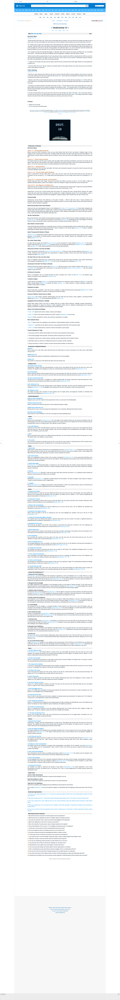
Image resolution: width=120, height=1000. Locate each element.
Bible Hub (54, 110)
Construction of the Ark (34, 499)
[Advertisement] (60, 886)
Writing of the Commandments (36, 505)
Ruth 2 (85, 281)
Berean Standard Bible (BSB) (35, 110)
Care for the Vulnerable (34, 757)
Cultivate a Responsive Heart (35, 403)
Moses (30, 418)
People (59, 30)
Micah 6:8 (30, 317)
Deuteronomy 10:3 (69, 457)
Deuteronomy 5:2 (73, 208)
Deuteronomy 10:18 (37, 387)
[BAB (32, 33)
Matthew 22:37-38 (47, 261)
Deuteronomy (22, 20)
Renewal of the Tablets (34, 491)
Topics (63, 30)
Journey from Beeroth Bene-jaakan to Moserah (40, 517)
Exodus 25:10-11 (32, 219)
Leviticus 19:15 (51, 276)
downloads (86, 111)
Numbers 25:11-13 (36, 237)
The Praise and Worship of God (36, 713)
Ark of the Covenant (33, 455)
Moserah (31, 471)
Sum (56, 30)
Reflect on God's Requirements (35, 398)
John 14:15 (77, 261)
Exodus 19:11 (64, 208)
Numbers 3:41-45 (81, 243)
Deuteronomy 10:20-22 (79, 569)
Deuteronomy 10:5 (32, 514)
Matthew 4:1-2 (88, 251)
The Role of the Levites (34, 670)
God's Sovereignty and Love (35, 541)
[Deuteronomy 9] (1, 446)
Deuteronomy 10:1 (70, 449)
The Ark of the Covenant (34, 658)
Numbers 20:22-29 (32, 234)
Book (53, 30)
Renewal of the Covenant (35, 721)
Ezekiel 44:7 (33, 268)
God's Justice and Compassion (36, 554)
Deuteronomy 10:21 (61, 629)
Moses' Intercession (34, 529)
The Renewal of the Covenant (35, 365)
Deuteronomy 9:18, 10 (57, 251)
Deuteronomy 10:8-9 (64, 526)
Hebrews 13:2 (61, 283)
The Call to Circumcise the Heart (35, 378)
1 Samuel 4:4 (64, 219)
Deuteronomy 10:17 (40, 731)
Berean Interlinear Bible (71, 112)
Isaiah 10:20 (31, 314)
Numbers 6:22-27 (80, 244)
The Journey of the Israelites (36, 664)
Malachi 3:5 (43, 283)
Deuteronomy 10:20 (52, 622)
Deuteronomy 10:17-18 (63, 557)
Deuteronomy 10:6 (33, 465)
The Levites (31, 440)
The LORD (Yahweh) (33, 426)
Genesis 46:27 (31, 296)
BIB (37, 33)
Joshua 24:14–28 (32, 71)
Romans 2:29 (71, 268)
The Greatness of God (33, 390)
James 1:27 (31, 327)
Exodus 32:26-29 (52, 243)
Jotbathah (31, 483)
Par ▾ (90, 33)
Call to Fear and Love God (35, 736)
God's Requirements (32, 372)
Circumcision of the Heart (35, 547)
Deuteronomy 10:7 (38, 478)
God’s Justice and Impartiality (36, 751)
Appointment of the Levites (35, 523)
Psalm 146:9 (31, 311)
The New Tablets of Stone (35, 650)
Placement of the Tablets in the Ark (37, 511)
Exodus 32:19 (79, 228)
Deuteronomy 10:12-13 (57, 538)
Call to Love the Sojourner (35, 560)
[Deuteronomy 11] (118, 446)
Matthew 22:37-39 (32, 354)
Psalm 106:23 (40, 254)
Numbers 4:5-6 (46, 244)
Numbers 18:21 (34, 246)
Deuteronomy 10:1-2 (51, 496)
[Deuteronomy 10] (59, 140)
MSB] (39, 33)
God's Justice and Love (33, 384)
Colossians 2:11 (79, 268)
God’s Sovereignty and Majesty (36, 728)
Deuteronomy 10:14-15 (61, 544)
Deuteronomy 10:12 (85, 375)
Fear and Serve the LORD (35, 566)
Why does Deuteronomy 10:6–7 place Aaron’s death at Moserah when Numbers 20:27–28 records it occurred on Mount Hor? (59, 798)
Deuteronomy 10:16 (64, 381)
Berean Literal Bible (61, 112)
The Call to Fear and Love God (36, 682)
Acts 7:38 (30, 322)
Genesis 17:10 (54, 266)
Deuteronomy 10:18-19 (61, 760)
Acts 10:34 (79, 274)
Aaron (30, 434)
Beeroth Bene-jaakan (34, 463)
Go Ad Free (3, 994)
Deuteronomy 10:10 (65, 532)
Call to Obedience (33, 535)
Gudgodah (31, 477)
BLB (35, 33)
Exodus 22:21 (45, 281)
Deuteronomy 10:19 (53, 563)
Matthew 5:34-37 (85, 290)
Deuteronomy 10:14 (72, 586)
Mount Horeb (32, 448)
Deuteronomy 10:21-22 (48, 393)
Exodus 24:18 (48, 251)
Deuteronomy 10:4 (44, 508)
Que (67, 30)
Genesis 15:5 (60, 298)
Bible (18, 20)
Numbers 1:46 (37, 298)
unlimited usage (47, 112)
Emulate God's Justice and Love (35, 407)
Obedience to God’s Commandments (37, 744)
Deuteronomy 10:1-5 (81, 369)
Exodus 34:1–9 (31, 38)
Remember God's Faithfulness (35, 412)
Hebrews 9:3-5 (31, 325)
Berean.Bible (60, 110)
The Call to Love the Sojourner (36, 706)
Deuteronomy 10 (64, 314)
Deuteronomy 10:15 (79, 643)
